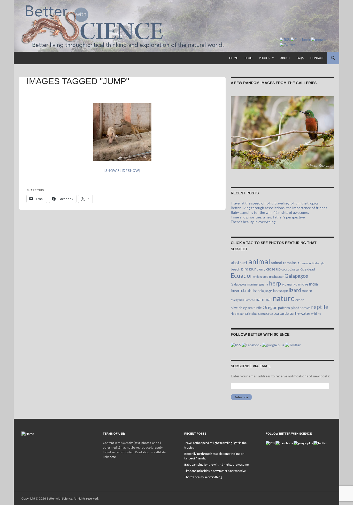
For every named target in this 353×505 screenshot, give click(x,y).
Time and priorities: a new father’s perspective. (268, 217)
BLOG (248, 58)
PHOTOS (264, 58)
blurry (261, 269)
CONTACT (317, 58)
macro (307, 291)
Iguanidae (300, 284)
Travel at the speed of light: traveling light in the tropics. (275, 203)
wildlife (316, 314)
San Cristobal (248, 314)
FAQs (300, 58)
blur (252, 269)
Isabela (258, 291)
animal (259, 261)
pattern (284, 308)
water (305, 313)
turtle (294, 313)
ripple (235, 314)
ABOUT (285, 58)
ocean (299, 300)
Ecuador (241, 275)
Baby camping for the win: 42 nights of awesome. (270, 212)
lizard (295, 290)
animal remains (284, 262)
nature (284, 298)
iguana (287, 284)
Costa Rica (297, 269)
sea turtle (281, 313)
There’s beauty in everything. (253, 221)
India (313, 283)
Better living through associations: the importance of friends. (279, 208)
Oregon (270, 307)
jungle (268, 290)
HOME (233, 58)
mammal (263, 299)
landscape (280, 291)
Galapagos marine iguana (249, 284)
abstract (239, 262)
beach (235, 269)
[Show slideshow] (122, 171)
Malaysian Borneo (242, 300)
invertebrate (241, 290)
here (113, 457)
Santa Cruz (265, 314)
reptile (319, 306)
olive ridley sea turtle (246, 308)
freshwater (276, 277)
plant (295, 308)
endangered (260, 276)
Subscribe (241, 397)
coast (285, 269)
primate (305, 308)
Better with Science (59, 498)
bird (244, 268)
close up (273, 268)
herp (275, 283)
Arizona (302, 263)
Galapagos (296, 276)
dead (311, 269)
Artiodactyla (317, 263)
